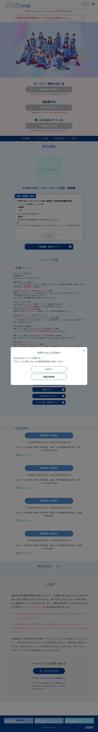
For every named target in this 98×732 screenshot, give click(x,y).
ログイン (49, 369)
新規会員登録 (49, 377)
